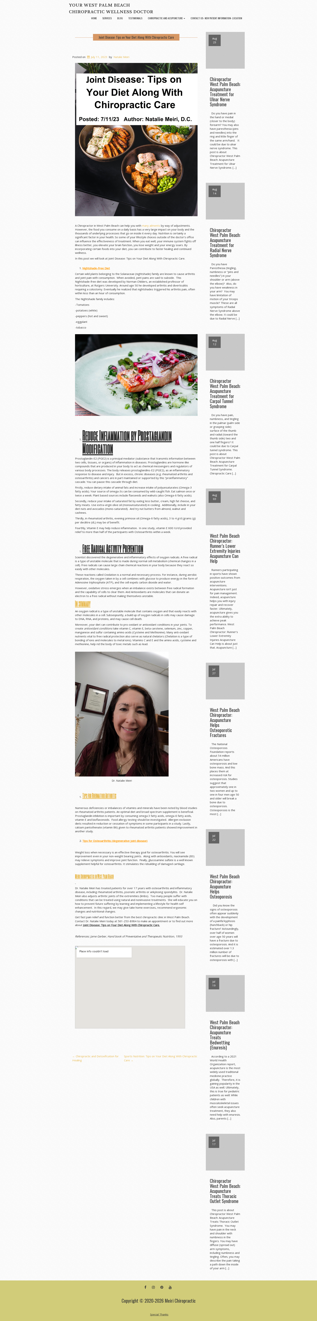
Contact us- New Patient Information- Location (216, 18)
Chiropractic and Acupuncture (165, 18)
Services (107, 18)
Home (94, 18)
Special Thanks (159, 1314)
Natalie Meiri (121, 57)
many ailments (151, 225)
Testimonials (135, 18)
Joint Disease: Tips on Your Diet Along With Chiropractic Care (136, 37)
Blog (120, 18)
